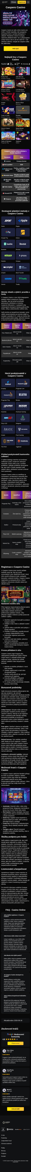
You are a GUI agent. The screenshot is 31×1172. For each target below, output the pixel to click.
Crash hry (18, 64)
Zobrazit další (15, 1109)
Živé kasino (11, 64)
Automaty (25, 64)
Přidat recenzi (15, 1043)
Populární (4, 64)
